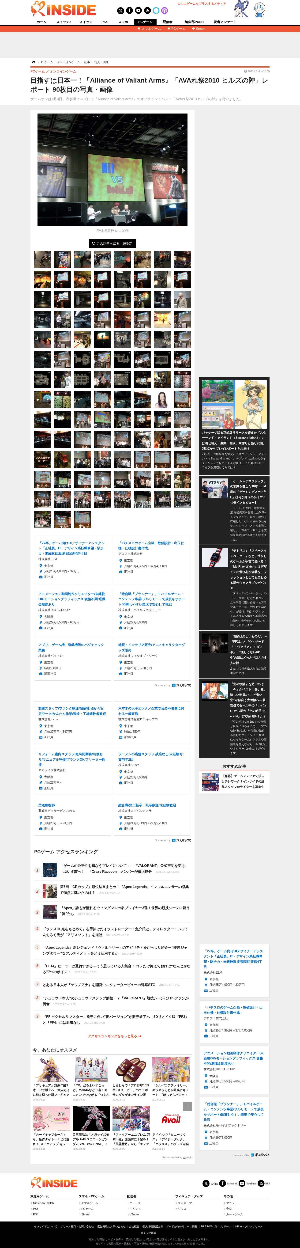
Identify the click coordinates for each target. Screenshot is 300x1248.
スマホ (123, 21)
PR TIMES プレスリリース (216, 1226)
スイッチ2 (63, 21)
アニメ (230, 1203)
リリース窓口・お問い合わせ (77, 1226)
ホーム (41, 21)
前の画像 (42, 170)
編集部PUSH (194, 21)
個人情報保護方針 (152, 1226)
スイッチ (86, 21)
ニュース (135, 1203)
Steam (201, 28)
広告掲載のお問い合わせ (111, 1226)
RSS (267, 1183)
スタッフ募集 (148, 1233)
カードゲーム (234, 1214)
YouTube (251, 1183)
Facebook (232, 1183)
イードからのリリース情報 (181, 1226)
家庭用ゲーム (39, 1196)
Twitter (214, 1183)
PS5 (104, 21)
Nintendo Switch (43, 1203)
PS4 (35, 1214)
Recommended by (172, 1157)
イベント (135, 1208)
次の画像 (183, 170)
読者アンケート (225, 21)
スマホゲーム (151, 28)
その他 (228, 1196)
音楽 (229, 1208)
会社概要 (134, 1226)
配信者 (167, 21)
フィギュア (185, 1203)
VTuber (134, 1214)
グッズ (182, 1208)
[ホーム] (33, 62)
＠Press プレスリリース (249, 1226)
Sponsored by (162, 685)
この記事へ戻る (114, 243)
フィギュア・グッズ (189, 1196)
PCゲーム (145, 22)
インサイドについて (45, 1226)
